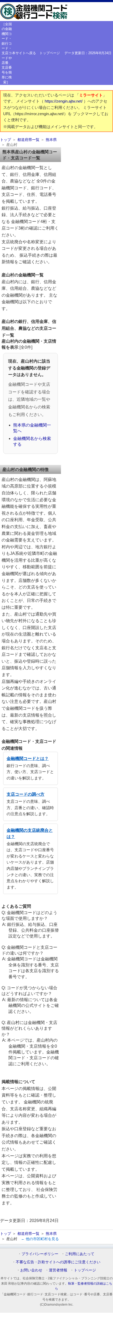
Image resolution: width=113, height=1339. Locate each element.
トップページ (49, 53)
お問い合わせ (31, 1270)
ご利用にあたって (79, 1254)
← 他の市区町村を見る (40, 1239)
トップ (5, 140)
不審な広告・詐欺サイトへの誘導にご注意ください (58, 1262)
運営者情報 (58, 1270)
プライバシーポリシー (40, 1254)
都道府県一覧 (28, 140)
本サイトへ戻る (24, 53)
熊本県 (51, 140)
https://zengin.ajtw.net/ (64, 101)
